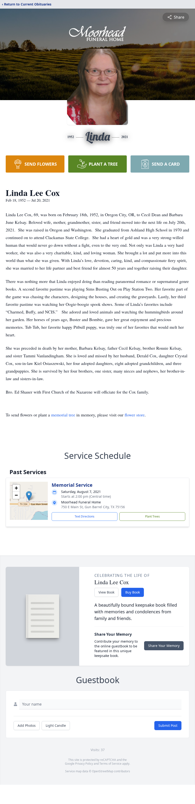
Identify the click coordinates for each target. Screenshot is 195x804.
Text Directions (84, 516)
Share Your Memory (164, 645)
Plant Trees (152, 516)
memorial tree (63, 415)
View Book (106, 592)
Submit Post (167, 725)
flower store (135, 415)
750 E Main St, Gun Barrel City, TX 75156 (93, 507)
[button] (29, 496)
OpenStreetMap (102, 771)
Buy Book (132, 592)
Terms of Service (110, 764)
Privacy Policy (84, 764)
